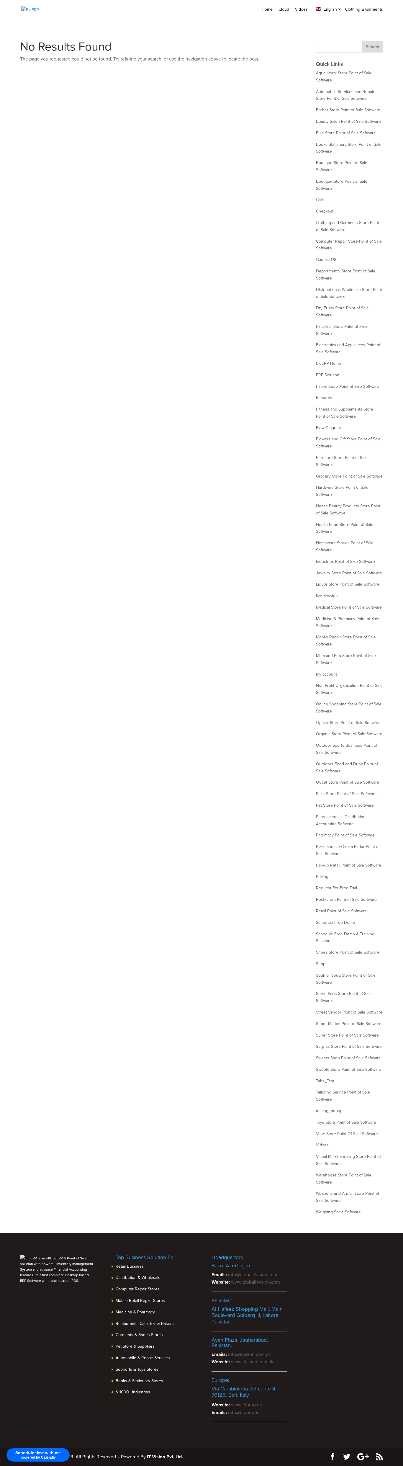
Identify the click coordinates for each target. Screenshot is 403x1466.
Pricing (322, 876)
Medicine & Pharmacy (135, 1312)
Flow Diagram (328, 427)
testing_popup (329, 1110)
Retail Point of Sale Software (341, 910)
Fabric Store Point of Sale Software (347, 386)
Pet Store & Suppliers (135, 1346)
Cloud (284, 9)
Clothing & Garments (364, 9)
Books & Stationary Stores (139, 1380)
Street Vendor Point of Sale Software (349, 1012)
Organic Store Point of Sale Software (349, 733)
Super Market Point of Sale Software (348, 1023)
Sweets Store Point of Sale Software (348, 1069)
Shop (320, 963)
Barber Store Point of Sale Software (348, 109)
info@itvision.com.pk (249, 1354)
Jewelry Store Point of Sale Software (349, 573)
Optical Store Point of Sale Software (348, 722)
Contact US (326, 259)
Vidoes (301, 9)
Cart (319, 199)
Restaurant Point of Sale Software (346, 899)
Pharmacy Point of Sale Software (345, 835)
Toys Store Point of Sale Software (346, 1122)
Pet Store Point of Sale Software (345, 805)
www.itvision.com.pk (252, 1362)
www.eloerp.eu (246, 1405)
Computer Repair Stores (138, 1289)
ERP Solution (327, 374)
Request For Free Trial (336, 887)
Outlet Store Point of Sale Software (347, 782)
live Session (327, 595)
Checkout (324, 211)
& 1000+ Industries (133, 1392)
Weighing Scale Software (338, 1212)
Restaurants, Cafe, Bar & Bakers (145, 1323)
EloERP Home (328, 363)
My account (326, 674)
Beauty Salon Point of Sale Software (348, 121)
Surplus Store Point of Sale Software (349, 1046)
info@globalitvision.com (252, 1275)
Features (324, 397)
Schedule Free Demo (335, 922)
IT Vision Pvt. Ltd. (165, 1457)
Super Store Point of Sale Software (347, 1035)
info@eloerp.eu (244, 1413)
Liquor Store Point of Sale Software (347, 584)
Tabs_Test (325, 1080)
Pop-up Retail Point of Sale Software (348, 865)
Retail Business (130, 1266)
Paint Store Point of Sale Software (346, 793)
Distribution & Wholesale (138, 1277)
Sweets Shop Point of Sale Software (348, 1057)
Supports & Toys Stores (137, 1369)
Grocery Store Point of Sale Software (349, 476)
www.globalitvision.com (255, 1282)
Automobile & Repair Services (143, 1357)
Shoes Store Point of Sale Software (347, 952)
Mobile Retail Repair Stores (140, 1300)
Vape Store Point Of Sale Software (347, 1133)
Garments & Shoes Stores (139, 1334)
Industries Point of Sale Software (345, 561)
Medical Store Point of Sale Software (349, 607)
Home (267, 9)
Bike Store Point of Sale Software (346, 132)
